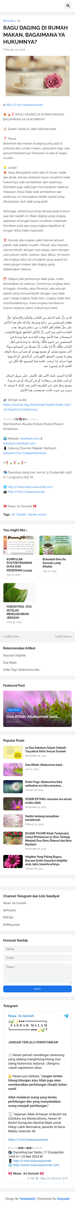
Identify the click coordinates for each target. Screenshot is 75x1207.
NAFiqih (8, 917)
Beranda (8, 20)
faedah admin (37, 514)
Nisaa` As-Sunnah (14, 903)
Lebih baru (12, 636)
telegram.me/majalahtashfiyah (24, 453)
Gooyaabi (63, 1198)
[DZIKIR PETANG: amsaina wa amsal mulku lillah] (13, 803)
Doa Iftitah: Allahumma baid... (44, 764)
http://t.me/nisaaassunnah (24, 105)
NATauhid (9, 910)
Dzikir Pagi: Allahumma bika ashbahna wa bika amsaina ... (44, 783)
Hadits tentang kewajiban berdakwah (42, 818)
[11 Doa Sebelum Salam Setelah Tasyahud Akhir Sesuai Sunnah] (13, 752)
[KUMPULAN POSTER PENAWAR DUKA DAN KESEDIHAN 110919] (19, 545)
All (18, 20)
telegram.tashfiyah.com (19, 443)
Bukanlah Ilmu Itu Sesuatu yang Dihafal (54, 563)
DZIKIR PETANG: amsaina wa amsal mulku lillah (48, 800)
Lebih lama (62, 636)
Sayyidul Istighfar (14, 655)
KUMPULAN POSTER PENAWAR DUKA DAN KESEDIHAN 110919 (19, 565)
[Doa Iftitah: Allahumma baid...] (13, 769)
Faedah (21, 514)
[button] (68, 6)
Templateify (27, 1198)
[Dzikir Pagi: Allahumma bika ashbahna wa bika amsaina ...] (13, 786)
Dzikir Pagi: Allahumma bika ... (22, 669)
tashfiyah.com (30, 438)
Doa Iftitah (10, 662)
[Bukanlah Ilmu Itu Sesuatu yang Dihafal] (55, 545)
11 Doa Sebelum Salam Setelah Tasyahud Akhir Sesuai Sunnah (45, 749)
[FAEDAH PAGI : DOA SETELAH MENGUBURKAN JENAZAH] (19, 592)
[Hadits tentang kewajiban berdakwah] (13, 821)
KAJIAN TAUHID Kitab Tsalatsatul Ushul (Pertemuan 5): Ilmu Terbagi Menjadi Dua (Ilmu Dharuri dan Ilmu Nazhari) (48, 839)
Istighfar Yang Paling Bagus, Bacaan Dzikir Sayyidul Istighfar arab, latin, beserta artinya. (46, 860)
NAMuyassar (11, 924)
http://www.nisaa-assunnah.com (30, 487)
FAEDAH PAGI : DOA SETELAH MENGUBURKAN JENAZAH (19, 612)
